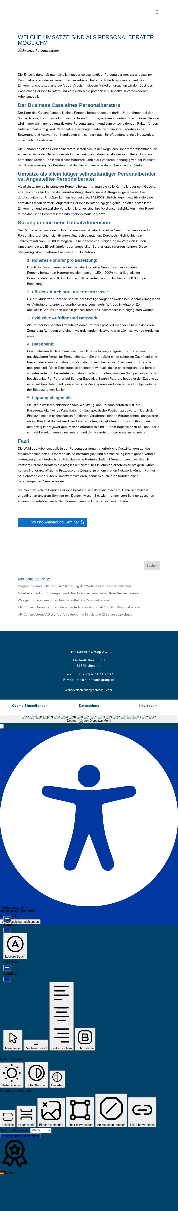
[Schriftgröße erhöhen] (7, 919)
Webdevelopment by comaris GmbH (89, 690)
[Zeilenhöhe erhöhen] (7, 968)
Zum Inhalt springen (15, 1130)
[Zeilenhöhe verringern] (7, 979)
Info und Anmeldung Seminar (54, 522)
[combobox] (89, 717)
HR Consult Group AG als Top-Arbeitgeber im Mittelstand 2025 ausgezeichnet (75, 614)
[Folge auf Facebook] (75, 641)
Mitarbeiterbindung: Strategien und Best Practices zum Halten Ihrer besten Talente (78, 593)
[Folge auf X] (84, 641)
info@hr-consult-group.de (95, 680)
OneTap (29, 916)
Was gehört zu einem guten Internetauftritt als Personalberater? (64, 600)
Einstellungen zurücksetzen (20, 1136)
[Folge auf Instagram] (103, 641)
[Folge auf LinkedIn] (93, 641)
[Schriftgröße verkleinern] (7, 930)
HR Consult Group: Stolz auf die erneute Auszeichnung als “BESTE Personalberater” (80, 607)
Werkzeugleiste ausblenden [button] (20, 921)
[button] (2, 726)
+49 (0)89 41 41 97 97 (96, 674)
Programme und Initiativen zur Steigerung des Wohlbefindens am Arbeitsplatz (74, 586)
